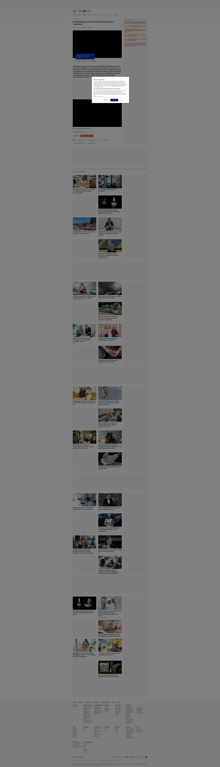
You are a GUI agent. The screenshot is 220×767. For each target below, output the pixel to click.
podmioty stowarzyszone (112, 81)
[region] (110, 90)
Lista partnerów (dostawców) (98, 96)
